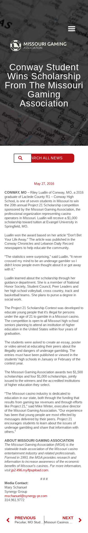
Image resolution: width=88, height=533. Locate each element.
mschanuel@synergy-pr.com (26, 496)
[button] (72, 29)
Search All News (44, 158)
